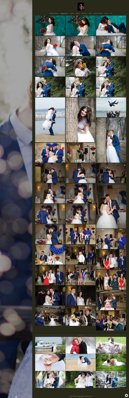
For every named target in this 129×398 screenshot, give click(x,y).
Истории (106, 13)
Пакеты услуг (84, 13)
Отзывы (90, 13)
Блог (111, 13)
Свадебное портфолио (54, 13)
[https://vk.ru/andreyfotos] (16, 396)
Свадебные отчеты (64, 13)
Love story (72, 13)
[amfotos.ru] (81, 7)
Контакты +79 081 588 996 (98, 13)
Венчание (77, 13)
